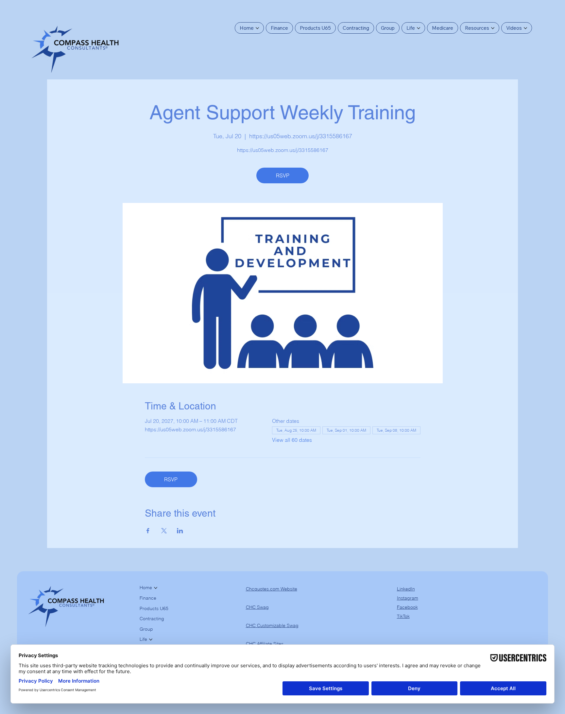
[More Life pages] (418, 28)
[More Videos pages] (525, 28)
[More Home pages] (257, 28)
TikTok (403, 616)
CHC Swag (257, 607)
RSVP (282, 175)
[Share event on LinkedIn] (180, 530)
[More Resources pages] (492, 28)
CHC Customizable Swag (272, 625)
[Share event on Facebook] (148, 530)
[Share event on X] (164, 530)
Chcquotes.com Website (271, 589)
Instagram (407, 598)
